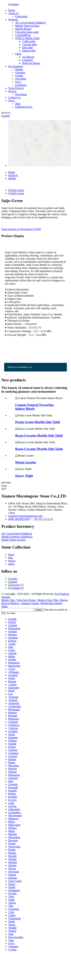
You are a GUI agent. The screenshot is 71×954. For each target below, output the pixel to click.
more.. (11, 563)
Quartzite (20, 72)
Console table (29, 44)
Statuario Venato (30, 603)
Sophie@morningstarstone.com (25, 515)
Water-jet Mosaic (31, 63)
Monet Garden (25, 462)
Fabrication (21, 16)
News (11, 100)
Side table (27, 47)
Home (11, 10)
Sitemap (5, 597)
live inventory (15, 66)
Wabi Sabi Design (26, 600)
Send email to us (10, 229)
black (11, 554)
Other (18, 53)
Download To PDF (30, 229)
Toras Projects (16, 88)
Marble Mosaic (23, 28)
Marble (19, 69)
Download (21, 94)
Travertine (20, 78)
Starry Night (24, 476)
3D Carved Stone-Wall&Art (30, 22)
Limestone (21, 85)
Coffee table (28, 41)
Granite (19, 75)
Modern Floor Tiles (47, 600)
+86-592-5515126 (43, 519)
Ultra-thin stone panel (27, 31)
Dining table (29, 50)
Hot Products (62, 593)
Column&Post (23, 35)
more (4, 485)
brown (11, 560)
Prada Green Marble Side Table (37, 422)
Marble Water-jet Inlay (27, 25)
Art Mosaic (28, 56)
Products (13, 19)
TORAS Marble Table (27, 38)
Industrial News (23, 106)
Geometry (27, 60)
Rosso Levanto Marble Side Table (39, 435)
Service (12, 91)
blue (10, 557)
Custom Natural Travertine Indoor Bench (34, 406)
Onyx (18, 81)
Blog (18, 103)
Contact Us (14, 97)
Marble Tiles (8, 600)
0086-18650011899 (19, 519)
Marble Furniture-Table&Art (16, 536)
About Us (13, 13)
